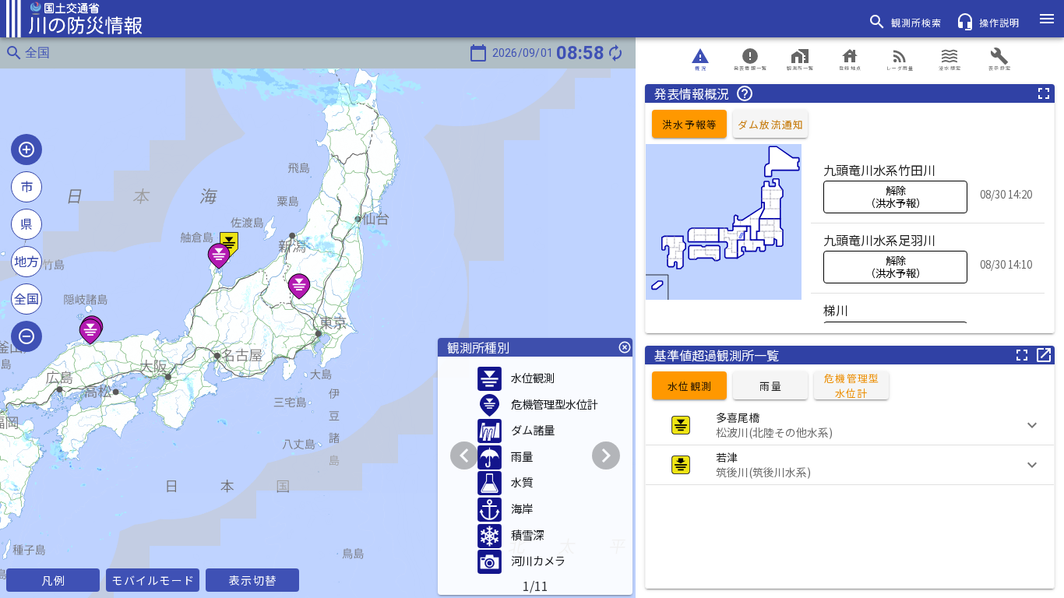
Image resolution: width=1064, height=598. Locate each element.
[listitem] (928, 188)
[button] (850, 425)
